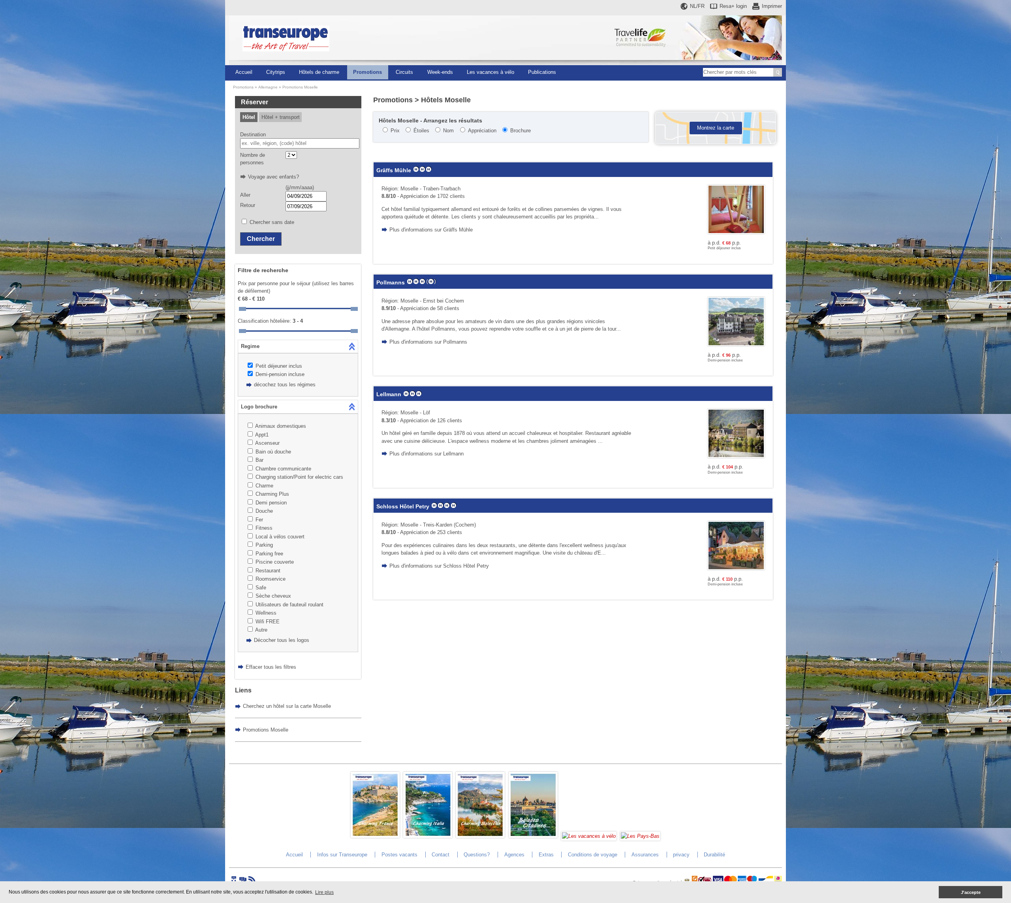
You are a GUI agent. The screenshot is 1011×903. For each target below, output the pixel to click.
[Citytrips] (533, 836)
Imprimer (772, 6)
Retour (247, 205)
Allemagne (268, 87)
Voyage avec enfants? (273, 177)
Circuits (404, 72)
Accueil (243, 72)
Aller (245, 195)
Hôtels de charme (319, 72)
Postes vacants (399, 855)
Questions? (477, 855)
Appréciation (482, 131)
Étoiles (421, 131)
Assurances (645, 855)
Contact (440, 855)
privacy (681, 855)
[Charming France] (375, 836)
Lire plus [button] (324, 892)
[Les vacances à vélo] (588, 836)
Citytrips (275, 72)
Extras (546, 855)
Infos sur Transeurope (342, 855)
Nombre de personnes (252, 159)
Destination (253, 134)
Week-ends (440, 72)
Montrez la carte (715, 128)
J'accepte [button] (971, 892)
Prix (395, 131)
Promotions (367, 72)
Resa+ (733, 6)
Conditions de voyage (592, 855)
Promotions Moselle (300, 87)
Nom (448, 131)
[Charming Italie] (427, 836)
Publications (542, 72)
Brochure (520, 131)
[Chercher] (777, 72)
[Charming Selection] (480, 836)
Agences (514, 855)
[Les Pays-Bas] (640, 836)
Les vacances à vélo (490, 72)
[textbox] (300, 143)
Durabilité (714, 855)
